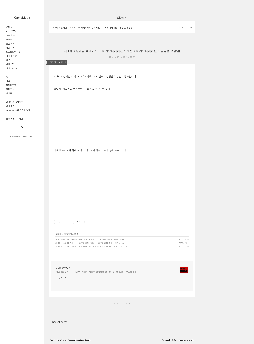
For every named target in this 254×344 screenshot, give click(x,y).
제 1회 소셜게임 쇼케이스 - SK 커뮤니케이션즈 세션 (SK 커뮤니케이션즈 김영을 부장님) (92, 27)
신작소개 (11, 68)
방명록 (9, 93)
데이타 (11, 56)
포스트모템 (13, 51)
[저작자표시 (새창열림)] (86, 222)
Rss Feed (53, 340)
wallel (191, 340)
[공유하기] (65, 222)
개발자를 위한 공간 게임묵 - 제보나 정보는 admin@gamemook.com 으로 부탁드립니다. (96, 271)
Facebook (72, 340)
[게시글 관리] (68, 222)
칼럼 (10, 43)
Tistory (175, 340)
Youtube (80, 340)
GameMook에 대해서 (16, 101)
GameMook (22, 17)
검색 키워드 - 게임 (14, 118)
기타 (10, 64)
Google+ (88, 340)
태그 (8, 81)
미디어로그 (11, 85)
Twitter (64, 340)
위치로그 (10, 89)
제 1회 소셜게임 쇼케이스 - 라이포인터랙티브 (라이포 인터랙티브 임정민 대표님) (90, 246)
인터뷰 (10, 39)
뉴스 (11, 31)
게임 (10, 47)
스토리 (10, 35)
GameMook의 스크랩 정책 (18, 110)
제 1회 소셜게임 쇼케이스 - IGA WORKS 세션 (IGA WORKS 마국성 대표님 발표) (89, 239)
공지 (9, 27)
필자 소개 (10, 106)
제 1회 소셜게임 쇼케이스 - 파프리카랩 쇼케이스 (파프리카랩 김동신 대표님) (88, 243)
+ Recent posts (58, 321)
